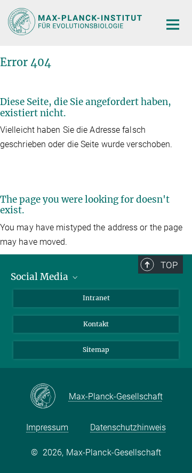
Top (169, 265)
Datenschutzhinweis (128, 427)
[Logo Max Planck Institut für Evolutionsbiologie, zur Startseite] (76, 21)
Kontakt (96, 324)
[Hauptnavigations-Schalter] (172, 24)
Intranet (96, 298)
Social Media (40, 276)
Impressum (47, 427)
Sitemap (96, 350)
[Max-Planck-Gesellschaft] (49, 397)
